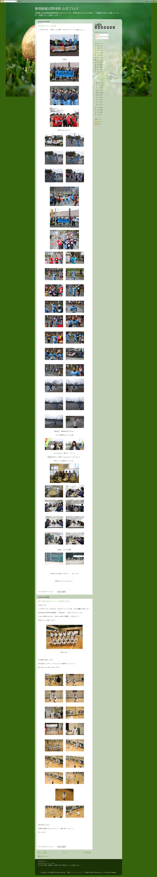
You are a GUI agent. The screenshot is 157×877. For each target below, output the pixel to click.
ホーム (65, 853)
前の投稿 (87, 853)
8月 (99, 90)
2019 (98, 62)
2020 (98, 60)
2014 (98, 107)
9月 (99, 87)
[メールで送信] (58, 592)
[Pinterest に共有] (65, 592)
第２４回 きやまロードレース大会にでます (54, 601)
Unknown (99, 121)
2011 (98, 114)
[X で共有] (61, 592)
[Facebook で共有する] (63, 592)
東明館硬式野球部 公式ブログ (57, 9)
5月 (99, 97)
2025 (98, 48)
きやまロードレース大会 (47, 26)
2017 (98, 67)
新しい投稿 (42, 853)
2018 (98, 64)
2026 (98, 45)
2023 (98, 53)
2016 (98, 69)
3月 (99, 102)
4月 (99, 99)
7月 (99, 92)
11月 (99, 83)
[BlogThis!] (60, 592)
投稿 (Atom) (44, 856)
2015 (98, 72)
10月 (99, 85)
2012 (98, 112)
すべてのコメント (102, 38)
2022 (98, 55)
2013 (98, 109)
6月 (99, 95)
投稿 (98, 35)
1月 (99, 104)
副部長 (98, 124)
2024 (98, 50)
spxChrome (97, 872)
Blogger (114, 872)
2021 (98, 57)
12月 (99, 74)
